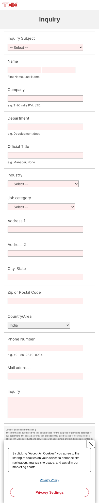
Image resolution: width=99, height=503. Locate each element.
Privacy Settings (50, 492)
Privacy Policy (49, 480)
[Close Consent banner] (91, 444)
